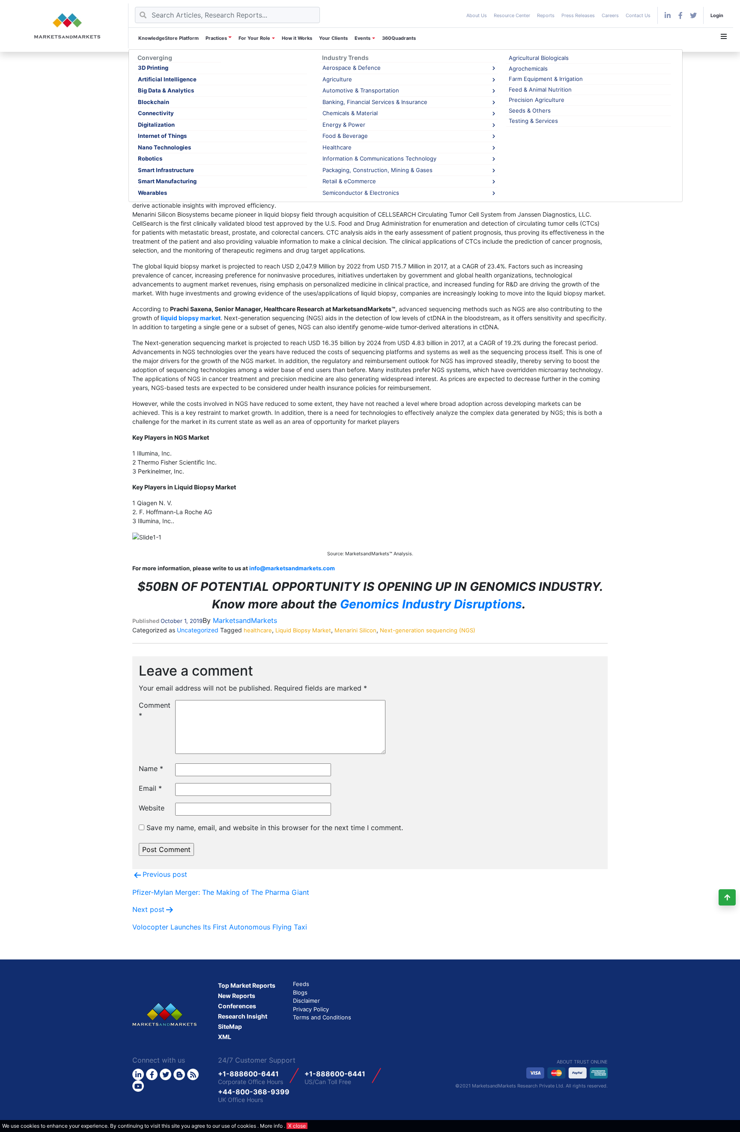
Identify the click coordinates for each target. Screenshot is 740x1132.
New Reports (236, 995)
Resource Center (512, 15)
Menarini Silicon (355, 630)
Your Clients (333, 38)
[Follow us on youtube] (138, 1086)
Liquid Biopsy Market (303, 630)
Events (362, 38)
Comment (154, 710)
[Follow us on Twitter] (165, 1074)
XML (224, 1036)
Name (151, 768)
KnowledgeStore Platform (168, 38)
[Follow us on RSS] (193, 1074)
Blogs (300, 992)
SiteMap (230, 1026)
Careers (610, 15)
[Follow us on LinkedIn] (138, 1074)
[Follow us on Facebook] (680, 15)
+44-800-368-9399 (253, 1091)
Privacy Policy (311, 1009)
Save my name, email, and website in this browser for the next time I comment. (274, 827)
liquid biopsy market (191, 318)
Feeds (301, 983)
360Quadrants (399, 38)
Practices (216, 38)
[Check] (667, 15)
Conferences (237, 1006)
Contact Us (638, 15)
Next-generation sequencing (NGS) (427, 630)
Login (716, 15)
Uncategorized (197, 630)
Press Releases (578, 15)
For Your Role (254, 38)
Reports (546, 15)
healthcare (258, 630)
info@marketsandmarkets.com (292, 568)
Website (151, 808)
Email (150, 788)
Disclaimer (306, 1000)
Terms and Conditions (322, 1017)
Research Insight (242, 1016)
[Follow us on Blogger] (179, 1074)
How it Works (297, 38)
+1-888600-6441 (248, 1073)
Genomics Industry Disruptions (431, 604)
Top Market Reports (246, 985)
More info (271, 1126)
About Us (476, 15)
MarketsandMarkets (245, 620)
